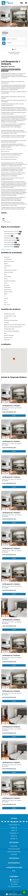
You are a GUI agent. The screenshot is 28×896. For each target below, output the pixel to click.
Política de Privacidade (14, 849)
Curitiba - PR (14, 830)
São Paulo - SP (14, 838)
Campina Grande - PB (14, 824)
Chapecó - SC (14, 827)
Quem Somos (14, 846)
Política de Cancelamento (14, 851)
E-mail (14, 49)
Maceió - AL (14, 836)
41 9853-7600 (15, 882)
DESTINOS (14, 818)
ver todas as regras (5, 249)
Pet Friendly (14, 854)
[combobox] (16, 43)
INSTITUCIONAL (14, 842)
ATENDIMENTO (14, 876)
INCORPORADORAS (14, 863)
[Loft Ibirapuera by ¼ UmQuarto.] (14, 393)
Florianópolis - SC (14, 833)
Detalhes (14, 415)
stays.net (15, 893)
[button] (6, 26)
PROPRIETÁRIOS (14, 858)
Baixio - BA (14, 822)
